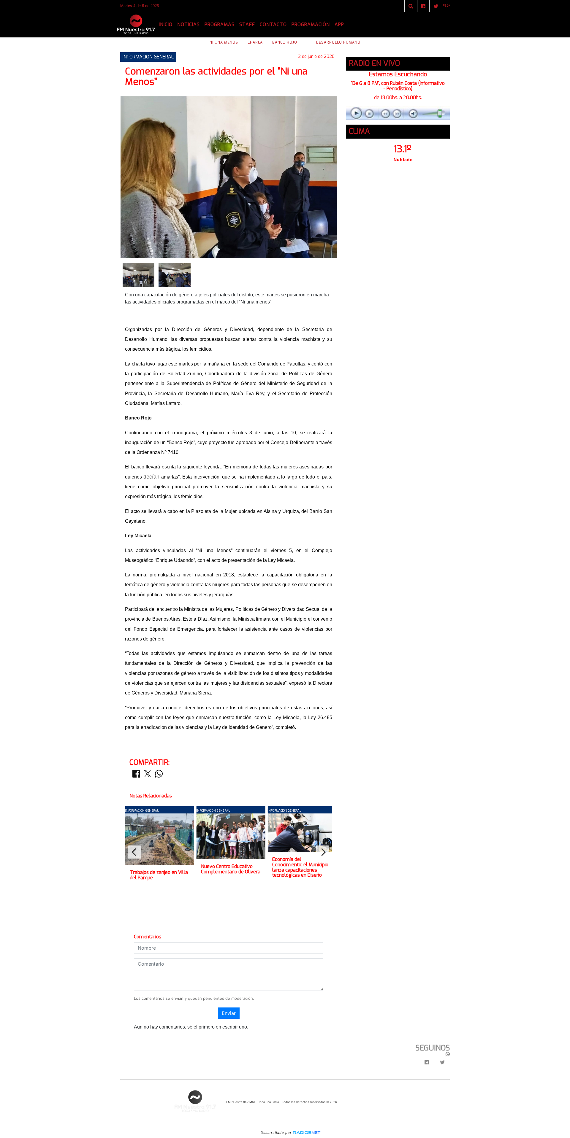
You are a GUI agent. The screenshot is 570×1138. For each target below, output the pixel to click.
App (339, 24)
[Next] (322, 852)
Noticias (188, 24)
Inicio (165, 24)
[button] (411, 6)
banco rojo (284, 42)
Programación (311, 24)
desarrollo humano (338, 42)
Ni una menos (224, 42)
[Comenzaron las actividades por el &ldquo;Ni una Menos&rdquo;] (138, 274)
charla (255, 42)
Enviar (229, 1013)
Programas (220, 24)
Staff (247, 24)
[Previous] (134, 852)
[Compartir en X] (147, 775)
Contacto (273, 24)
